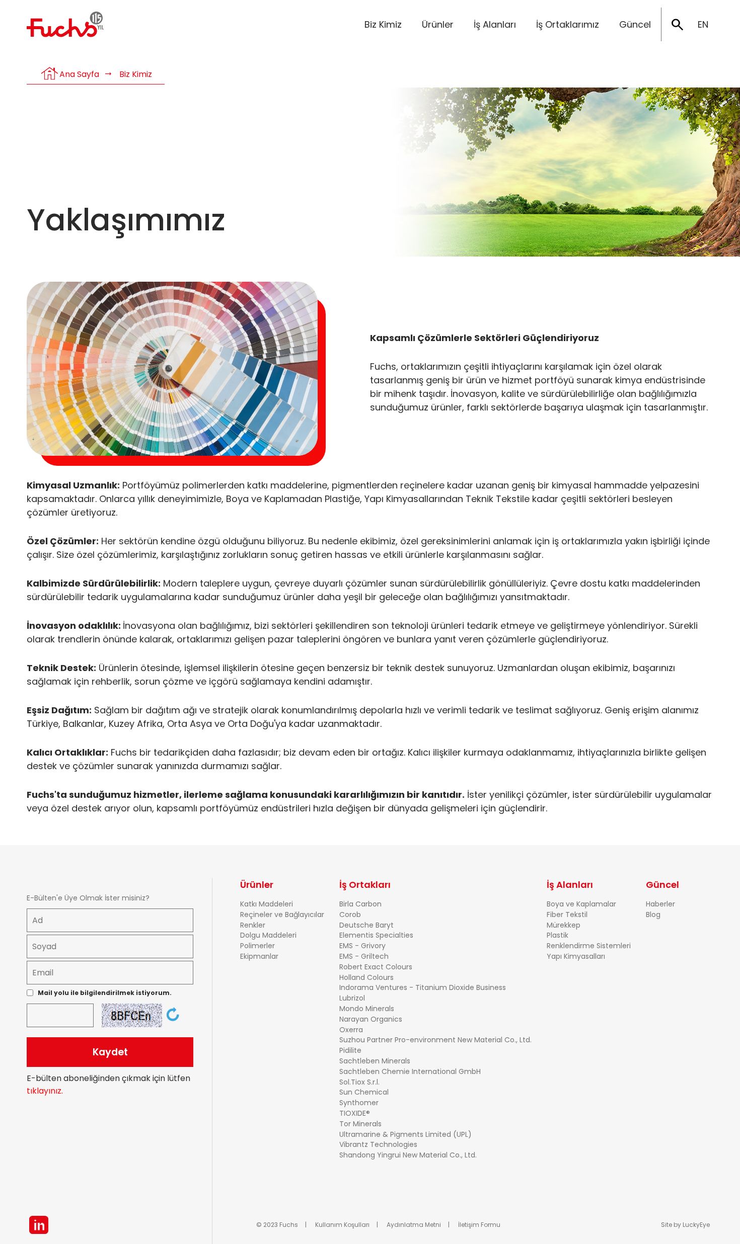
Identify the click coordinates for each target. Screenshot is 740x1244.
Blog (653, 914)
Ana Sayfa (79, 74)
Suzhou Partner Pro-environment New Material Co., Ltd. (435, 1040)
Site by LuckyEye (685, 1224)
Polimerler (257, 946)
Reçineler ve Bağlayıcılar (282, 914)
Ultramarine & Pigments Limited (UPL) (405, 1134)
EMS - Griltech (364, 956)
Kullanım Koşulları (342, 1224)
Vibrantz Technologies (378, 1144)
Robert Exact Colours (375, 967)
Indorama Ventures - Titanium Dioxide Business (422, 987)
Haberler (660, 904)
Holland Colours (366, 977)
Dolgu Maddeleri (268, 935)
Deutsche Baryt (366, 925)
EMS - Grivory (362, 946)
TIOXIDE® (354, 1113)
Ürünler (438, 24)
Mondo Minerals (366, 1009)
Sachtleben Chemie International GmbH (410, 1071)
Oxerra (351, 1030)
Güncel (635, 24)
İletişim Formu (479, 1224)
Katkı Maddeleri (266, 904)
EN (703, 24)
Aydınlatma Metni (414, 1224)
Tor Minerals (360, 1124)
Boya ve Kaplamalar (581, 904)
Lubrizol (352, 998)
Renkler (252, 925)
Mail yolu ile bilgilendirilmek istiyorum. (105, 992)
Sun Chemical (364, 1092)
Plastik (557, 935)
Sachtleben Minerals (374, 1061)
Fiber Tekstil (567, 914)
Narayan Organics (370, 1019)
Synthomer (359, 1103)
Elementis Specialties (376, 935)
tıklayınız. (45, 1091)
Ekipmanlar (259, 956)
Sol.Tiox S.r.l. (359, 1082)
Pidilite (350, 1050)
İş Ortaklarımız (567, 24)
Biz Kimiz (383, 24)
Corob (350, 914)
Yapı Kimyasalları (576, 956)
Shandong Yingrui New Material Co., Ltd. (408, 1155)
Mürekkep (563, 925)
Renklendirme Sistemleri (589, 946)
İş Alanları (495, 24)
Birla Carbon (360, 904)
